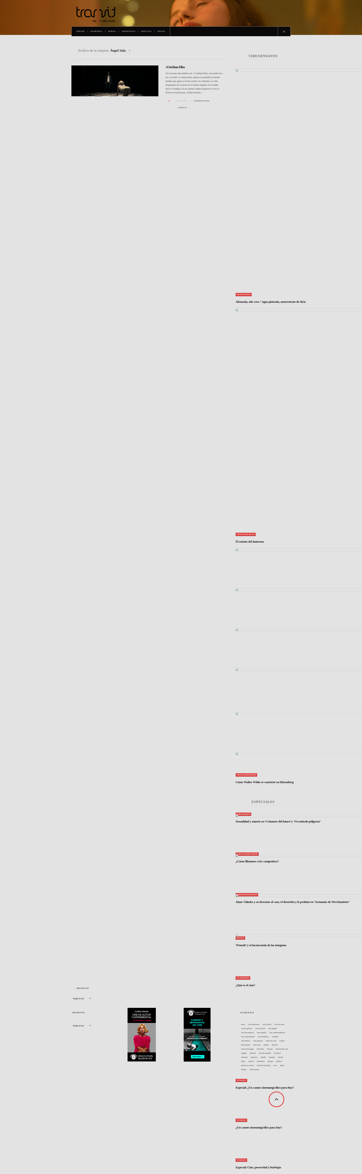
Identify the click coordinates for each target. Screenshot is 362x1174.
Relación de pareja (263, 1065)
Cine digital (272, 1028)
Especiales (146, 31)
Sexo (275, 1065)
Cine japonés (258, 1041)
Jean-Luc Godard (265, 1053)
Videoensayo (254, 1069)
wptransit (241, 1160)
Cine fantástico (263, 1037)
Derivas (112, 31)
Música (251, 1061)
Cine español (261, 1032)
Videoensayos (128, 31)
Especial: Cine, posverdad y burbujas (258, 1167)
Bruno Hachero (244, 294)
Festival (275, 1045)
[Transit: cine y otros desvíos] (95, 13)
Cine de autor (279, 1024)
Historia (270, 1049)
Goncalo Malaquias (246, 534)
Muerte (280, 1057)
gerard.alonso (202, 101)
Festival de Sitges (247, 1049)
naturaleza (261, 1061)
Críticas (182, 107)
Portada (81, 31)
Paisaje (270, 1061)
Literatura (277, 1053)
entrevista (257, 1045)
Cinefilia (275, 1037)
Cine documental (247, 1032)
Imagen (244, 1053)
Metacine (254, 1057)
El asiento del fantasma (250, 541)
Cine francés (245, 1041)
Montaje (272, 1057)
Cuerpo (282, 1041)
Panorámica (96, 31)
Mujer (243, 1061)
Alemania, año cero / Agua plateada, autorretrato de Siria (271, 301)
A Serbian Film (175, 67)
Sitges (282, 1065)
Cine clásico (267, 1024)
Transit (161, 31)
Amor (243, 1024)
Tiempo (243, 1069)
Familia (266, 1045)
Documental (245, 1045)
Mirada (263, 1057)
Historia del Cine (282, 1049)
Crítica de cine (271, 1041)
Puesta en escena (247, 1065)
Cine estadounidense (277, 1032)
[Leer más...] (169, 101)
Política (279, 1061)
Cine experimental (248, 1037)
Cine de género (246, 1028)
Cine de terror (260, 1028)
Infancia (253, 1053)
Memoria (244, 1057)
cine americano (253, 1024)
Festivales (260, 1049)
